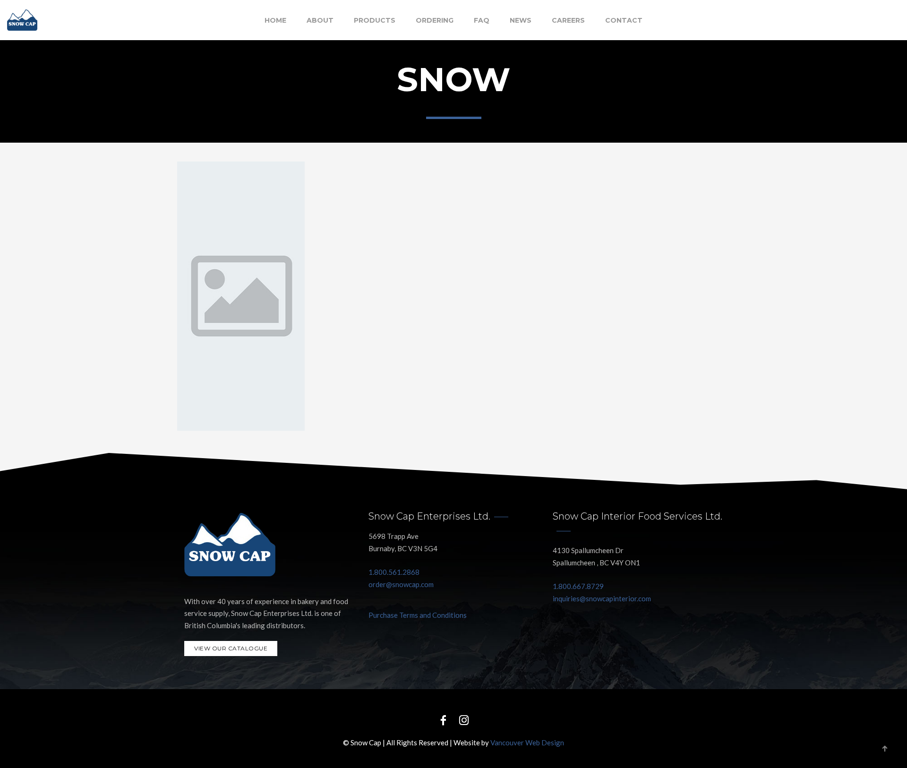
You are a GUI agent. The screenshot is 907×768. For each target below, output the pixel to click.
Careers (568, 20)
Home (275, 20)
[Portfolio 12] (241, 296)
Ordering (435, 20)
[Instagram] (464, 719)
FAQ (481, 20)
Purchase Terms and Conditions (417, 615)
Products (374, 20)
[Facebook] (443, 719)
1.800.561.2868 (393, 572)
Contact (623, 20)
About (320, 20)
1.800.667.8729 (578, 586)
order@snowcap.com (401, 584)
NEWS (520, 20)
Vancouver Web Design (527, 742)
